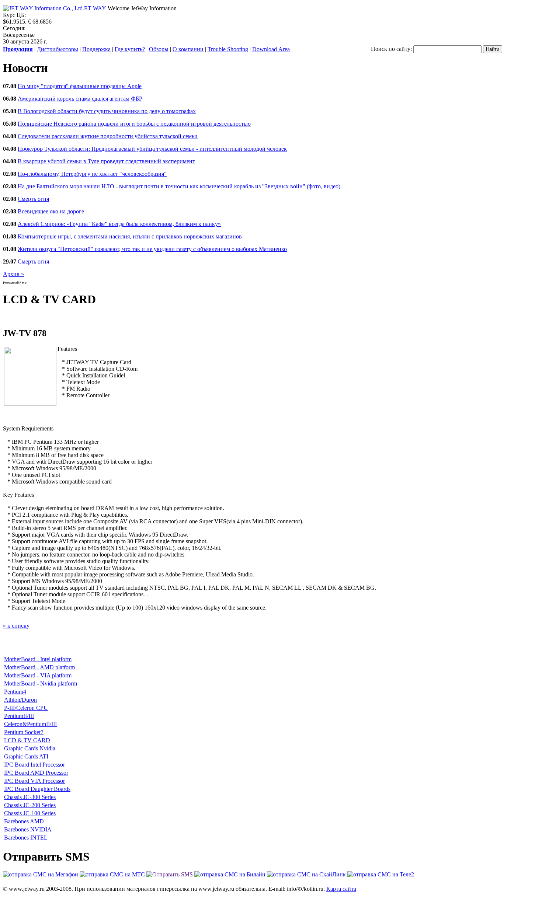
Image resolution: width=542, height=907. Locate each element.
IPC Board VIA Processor (34, 781)
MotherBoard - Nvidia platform (40, 683)
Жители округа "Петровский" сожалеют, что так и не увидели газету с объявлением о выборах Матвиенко (152, 249)
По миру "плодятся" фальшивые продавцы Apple (80, 86)
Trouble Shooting (228, 49)
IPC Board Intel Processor (34, 764)
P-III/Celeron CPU (26, 708)
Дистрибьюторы (57, 49)
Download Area (271, 49)
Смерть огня (33, 199)
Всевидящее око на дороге (51, 211)
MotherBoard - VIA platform (38, 675)
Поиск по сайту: (391, 49)
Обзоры (158, 49)
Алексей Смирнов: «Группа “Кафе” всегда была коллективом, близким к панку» (119, 224)
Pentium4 (15, 691)
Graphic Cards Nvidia (29, 748)
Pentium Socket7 (24, 732)
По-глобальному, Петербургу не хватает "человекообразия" (92, 174)
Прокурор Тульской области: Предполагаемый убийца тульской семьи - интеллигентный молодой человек (152, 149)
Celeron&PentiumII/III (30, 724)
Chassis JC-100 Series (30, 813)
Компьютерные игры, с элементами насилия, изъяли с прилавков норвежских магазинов (130, 236)
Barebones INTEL (26, 837)
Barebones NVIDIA (28, 829)
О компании (188, 49)
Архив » (13, 274)
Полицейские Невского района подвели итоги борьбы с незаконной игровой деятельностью (134, 124)
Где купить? (130, 49)
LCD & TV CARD (27, 740)
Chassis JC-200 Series (30, 805)
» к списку (16, 625)
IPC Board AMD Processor (36, 773)
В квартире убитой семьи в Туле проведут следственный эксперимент (106, 161)
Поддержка (96, 49)
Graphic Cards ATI (26, 756)
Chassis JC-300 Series (30, 797)
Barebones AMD (24, 821)
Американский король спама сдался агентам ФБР (80, 98)
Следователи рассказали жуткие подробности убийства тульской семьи (108, 136)
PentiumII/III (19, 716)
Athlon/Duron (20, 700)
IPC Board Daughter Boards (37, 789)
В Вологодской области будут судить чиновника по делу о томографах (107, 111)
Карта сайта (341, 889)
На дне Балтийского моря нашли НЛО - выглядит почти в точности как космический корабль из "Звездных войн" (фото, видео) (179, 186)
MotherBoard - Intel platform (38, 659)
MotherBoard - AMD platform (39, 667)
